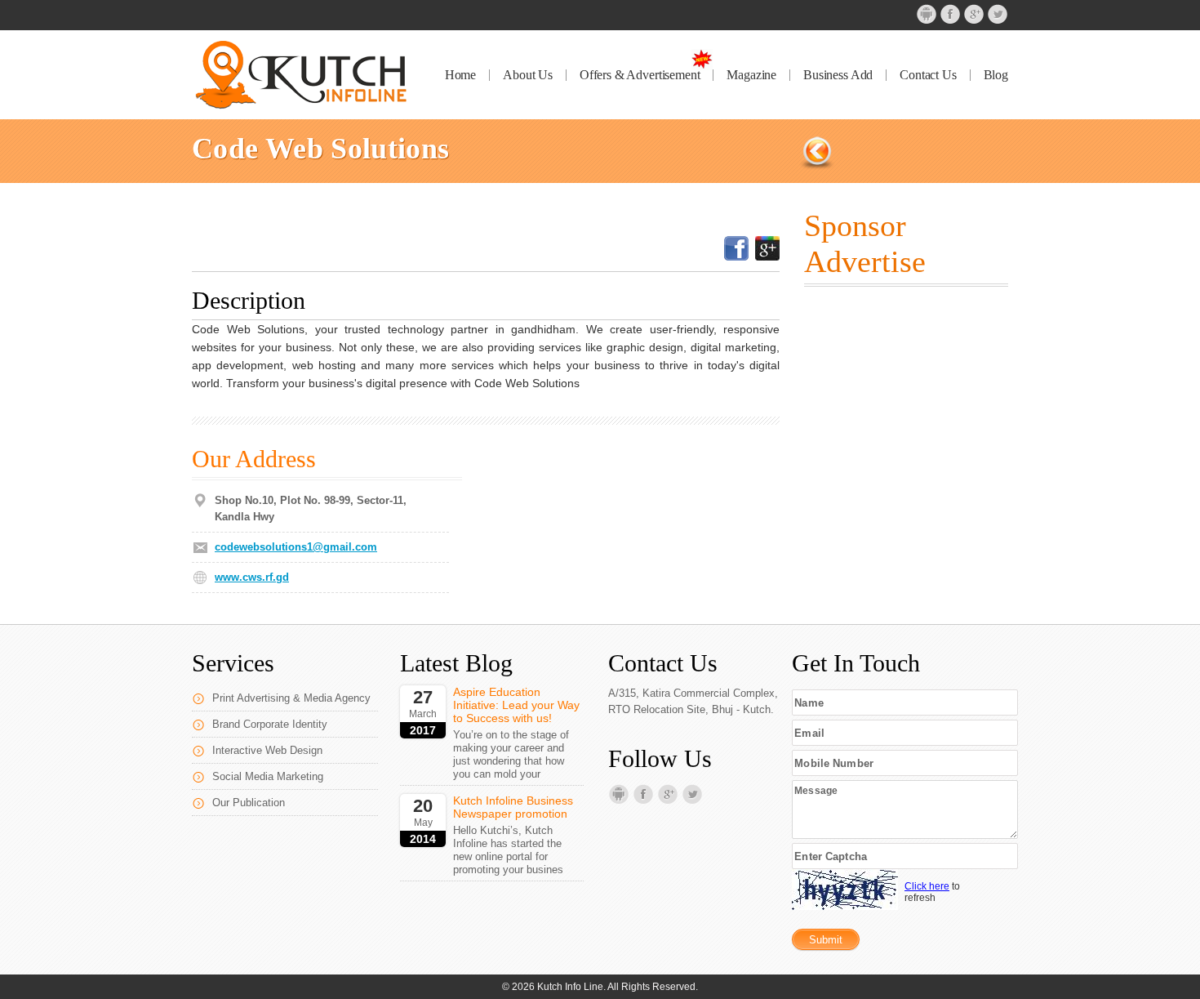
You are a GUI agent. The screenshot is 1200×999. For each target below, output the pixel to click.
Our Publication (248, 802)
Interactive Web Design (267, 750)
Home (460, 75)
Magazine (751, 75)
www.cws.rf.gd (252, 577)
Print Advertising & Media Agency (291, 698)
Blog (996, 75)
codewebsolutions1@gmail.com (296, 547)
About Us (528, 75)
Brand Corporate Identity (269, 724)
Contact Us (928, 75)
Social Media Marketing (267, 776)
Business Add (838, 75)
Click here (926, 886)
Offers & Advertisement (640, 75)
